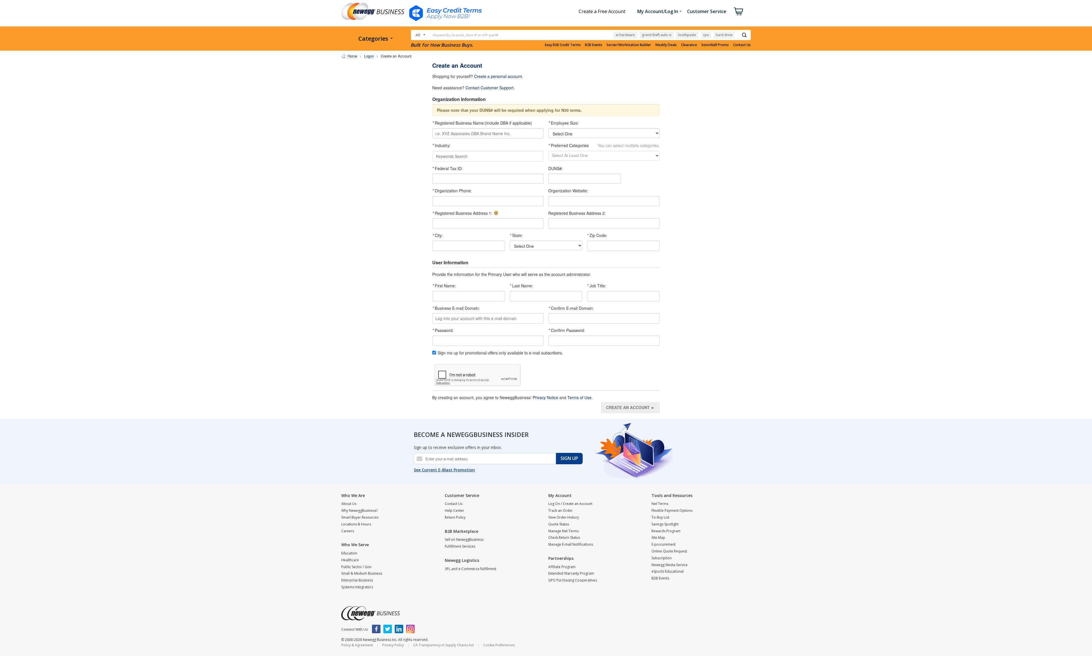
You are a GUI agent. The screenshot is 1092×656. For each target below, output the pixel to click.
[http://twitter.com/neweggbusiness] (387, 629)
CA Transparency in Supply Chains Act (443, 645)
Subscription (662, 558)
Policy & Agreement (357, 645)
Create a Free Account (602, 11)
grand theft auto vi (656, 34)
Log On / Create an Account (570, 503)
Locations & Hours (356, 524)
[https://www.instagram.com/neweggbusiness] (410, 629)
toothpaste (687, 34)
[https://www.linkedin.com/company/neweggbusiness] (399, 629)
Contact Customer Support (490, 87)
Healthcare (350, 560)
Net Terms (660, 503)
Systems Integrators (357, 587)
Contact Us (742, 45)
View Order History (563, 517)
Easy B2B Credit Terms (563, 45)
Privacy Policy (393, 645)
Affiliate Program (562, 566)
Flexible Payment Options (672, 510)
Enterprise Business (357, 580)
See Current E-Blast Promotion (444, 470)
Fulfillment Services (460, 546)
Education (349, 553)
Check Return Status (564, 537)
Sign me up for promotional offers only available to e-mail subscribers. (500, 353)
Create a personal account (498, 76)
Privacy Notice (545, 397)
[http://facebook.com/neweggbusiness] (376, 629)
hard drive (724, 34)
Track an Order (560, 510)
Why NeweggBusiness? (359, 510)
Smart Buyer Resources (360, 517)
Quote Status (558, 524)
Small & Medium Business (361, 573)
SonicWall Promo (715, 45)
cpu (706, 34)
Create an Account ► (630, 407)
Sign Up (569, 458)
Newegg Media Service (670, 564)
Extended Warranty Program (571, 573)
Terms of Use (579, 397)
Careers (347, 531)
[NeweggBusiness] (370, 613)
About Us (348, 503)
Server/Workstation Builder (629, 45)
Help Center (454, 510)
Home (352, 56)
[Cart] (738, 11)
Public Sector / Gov (356, 566)
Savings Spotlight (665, 524)
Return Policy (455, 517)
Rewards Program (666, 531)
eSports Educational (668, 571)
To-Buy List (660, 517)
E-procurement (664, 544)
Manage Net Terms (563, 531)
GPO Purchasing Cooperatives (572, 580)
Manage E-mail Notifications (570, 544)
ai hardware (625, 34)
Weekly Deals (666, 45)
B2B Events (593, 45)
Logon (369, 56)
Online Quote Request (669, 551)
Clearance (689, 45)
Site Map (658, 537)
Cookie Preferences (499, 645)
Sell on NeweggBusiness (464, 539)
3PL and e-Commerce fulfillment (470, 568)
